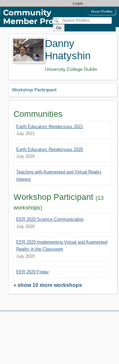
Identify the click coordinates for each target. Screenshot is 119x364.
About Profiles (101, 11)
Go (58, 27)
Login (78, 3)
